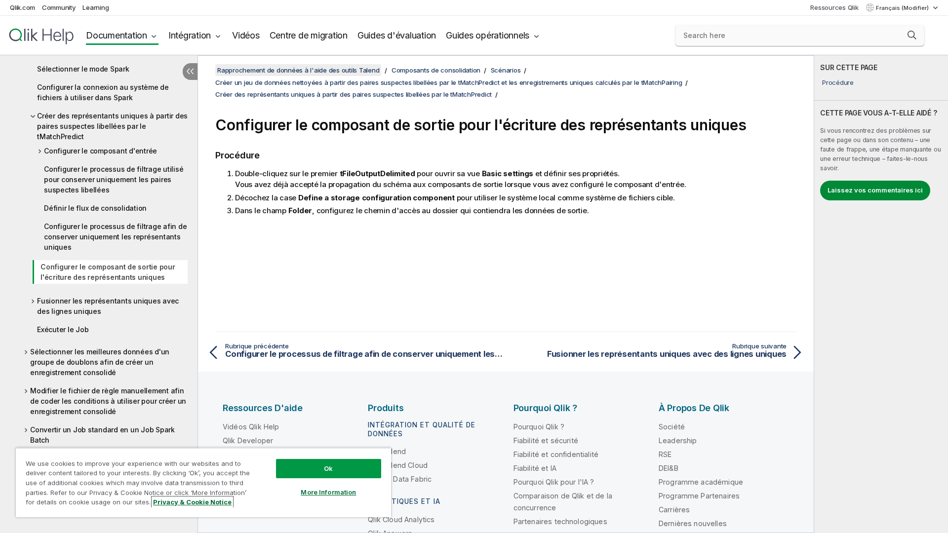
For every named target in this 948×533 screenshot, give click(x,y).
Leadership (678, 440)
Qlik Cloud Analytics (401, 519)
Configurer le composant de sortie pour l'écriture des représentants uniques (107, 272)
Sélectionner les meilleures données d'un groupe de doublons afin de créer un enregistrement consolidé (99, 362)
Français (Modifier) (903, 7)
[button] (912, 35)
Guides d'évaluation (396, 35)
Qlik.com (22, 7)
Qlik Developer (248, 440)
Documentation (116, 35)
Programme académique (701, 482)
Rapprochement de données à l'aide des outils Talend (298, 70)
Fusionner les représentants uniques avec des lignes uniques (108, 306)
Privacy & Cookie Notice (192, 502)
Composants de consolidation (436, 70)
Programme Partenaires (699, 496)
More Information (328, 492)
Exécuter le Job (62, 329)
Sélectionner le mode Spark (83, 69)
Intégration (189, 35)
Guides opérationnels (487, 35)
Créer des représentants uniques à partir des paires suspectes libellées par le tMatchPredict (112, 126)
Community (59, 7)
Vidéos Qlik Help (251, 426)
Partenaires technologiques (560, 521)
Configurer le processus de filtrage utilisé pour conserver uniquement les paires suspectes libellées (113, 179)
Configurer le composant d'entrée (100, 151)
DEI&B (668, 468)
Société (672, 426)
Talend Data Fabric (400, 479)
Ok (328, 468)
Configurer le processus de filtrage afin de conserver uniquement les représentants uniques (115, 236)
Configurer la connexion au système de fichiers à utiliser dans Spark (103, 92)
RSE (665, 454)
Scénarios (506, 70)
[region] (203, 482)
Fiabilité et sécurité (546, 440)
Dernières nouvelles (693, 523)
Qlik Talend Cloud (398, 465)
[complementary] (881, 294)
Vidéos (246, 35)
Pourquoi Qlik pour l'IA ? (554, 482)
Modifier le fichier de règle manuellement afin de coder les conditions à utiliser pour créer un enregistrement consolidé (108, 401)
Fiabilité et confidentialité (556, 454)
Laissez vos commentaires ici (875, 190)
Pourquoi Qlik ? (539, 426)
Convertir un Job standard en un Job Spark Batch (102, 434)
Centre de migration (309, 35)
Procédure (838, 82)
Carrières (674, 509)
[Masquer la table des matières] (190, 71)
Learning (95, 7)
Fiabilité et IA (535, 468)
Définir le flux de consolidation (95, 208)
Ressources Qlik (834, 7)
